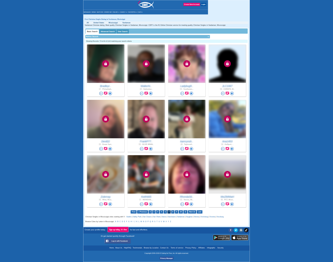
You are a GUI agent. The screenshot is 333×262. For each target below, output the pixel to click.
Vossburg (220, 217)
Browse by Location (151, 248)
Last (199, 212)
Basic (92, 31)
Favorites (131, 12)
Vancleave (171, 217)
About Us (118, 248)
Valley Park (137, 217)
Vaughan (189, 217)
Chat (139, 12)
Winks (94, 12)
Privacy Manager (166, 258)
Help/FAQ (127, 248)
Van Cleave (147, 217)
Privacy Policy (190, 248)
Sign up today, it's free (118, 229)
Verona (196, 217)
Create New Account (191, 4)
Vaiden (128, 217)
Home (111, 248)
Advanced (108, 31)
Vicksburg (204, 217)
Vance (164, 217)
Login (203, 4)
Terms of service (177, 248)
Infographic (211, 248)
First (133, 212)
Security (220, 248)
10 (181, 212)
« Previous (142, 212)
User (123, 31)
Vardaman (180, 217)
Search (123, 12)
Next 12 (192, 212)
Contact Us (164, 248)
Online (115, 12)
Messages (87, 12)
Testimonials (137, 248)
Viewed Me (108, 12)
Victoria (212, 217)
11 (185, 212)
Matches (100, 12)
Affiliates (201, 248)
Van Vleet (156, 217)
